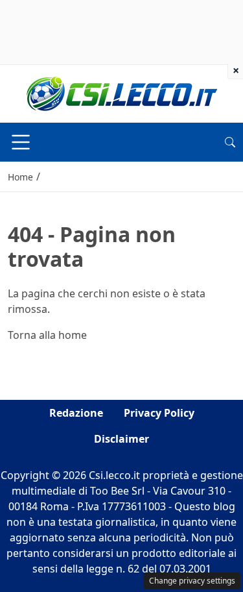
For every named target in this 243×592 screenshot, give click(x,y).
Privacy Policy (159, 413)
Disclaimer (121, 439)
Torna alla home (47, 335)
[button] (230, 142)
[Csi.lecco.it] (122, 93)
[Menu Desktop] (21, 142)
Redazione (76, 413)
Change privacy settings (192, 580)
